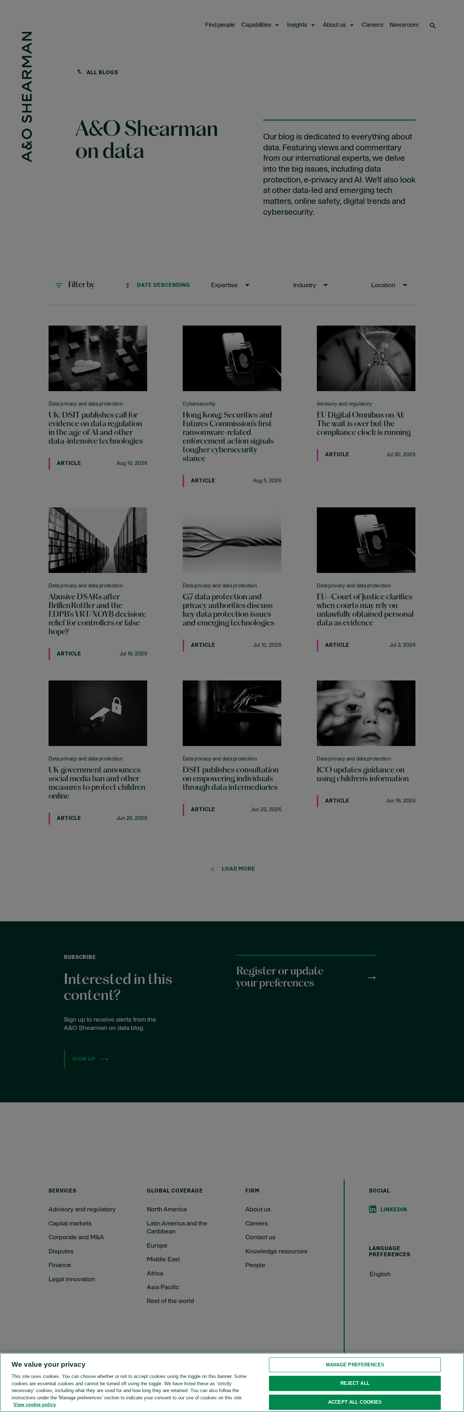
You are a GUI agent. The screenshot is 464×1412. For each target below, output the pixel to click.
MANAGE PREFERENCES (355, 1364)
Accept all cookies (355, 1402)
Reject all (355, 1383)
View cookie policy (34, 1404)
